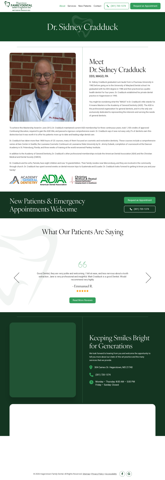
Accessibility (111, 474)
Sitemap (86, 474)
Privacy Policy (97, 474)
